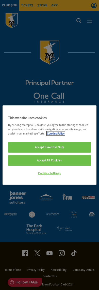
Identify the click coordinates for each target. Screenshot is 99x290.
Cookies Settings (49, 173)
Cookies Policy (55, 133)
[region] (50, 145)
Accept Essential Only (49, 147)
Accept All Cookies (49, 160)
